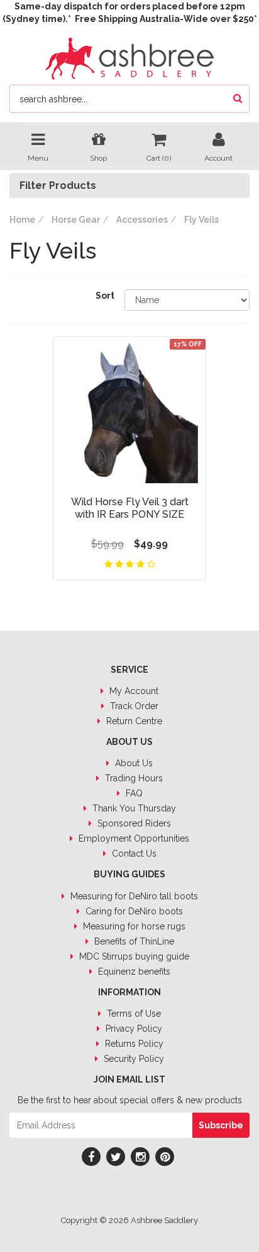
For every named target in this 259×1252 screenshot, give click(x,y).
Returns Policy (132, 1044)
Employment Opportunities (132, 838)
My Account (132, 691)
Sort (105, 296)
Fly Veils (201, 220)
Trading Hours (132, 778)
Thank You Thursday (133, 808)
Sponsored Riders (133, 823)
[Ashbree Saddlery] (129, 57)
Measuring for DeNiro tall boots (133, 896)
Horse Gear (76, 220)
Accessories (142, 220)
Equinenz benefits (133, 971)
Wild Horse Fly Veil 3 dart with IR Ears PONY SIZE (130, 508)
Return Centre (133, 721)
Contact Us (133, 853)
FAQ (133, 793)
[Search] (238, 99)
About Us (133, 763)
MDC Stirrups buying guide (133, 956)
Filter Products (57, 185)
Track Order (132, 706)
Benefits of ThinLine (133, 941)
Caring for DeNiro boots (133, 911)
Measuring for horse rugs (132, 926)
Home (22, 220)
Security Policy (132, 1059)
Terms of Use (132, 1014)
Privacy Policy (132, 1029)
